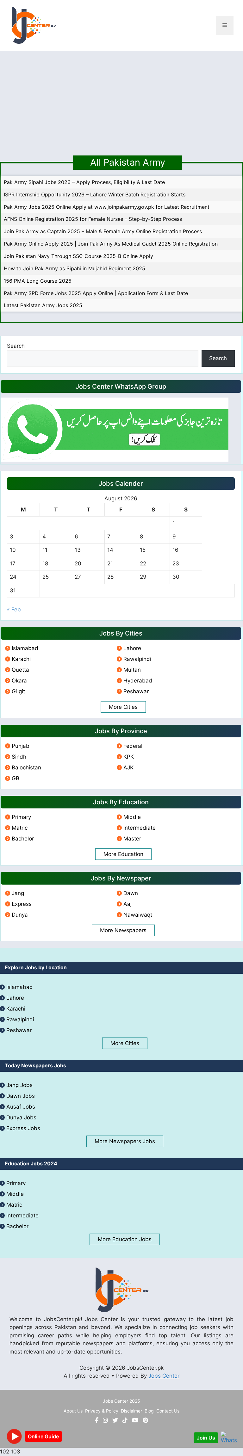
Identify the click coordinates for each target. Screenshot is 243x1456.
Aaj (127, 904)
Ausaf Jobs (20, 1107)
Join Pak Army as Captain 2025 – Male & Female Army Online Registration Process (103, 231)
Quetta (20, 670)
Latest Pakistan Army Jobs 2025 (43, 305)
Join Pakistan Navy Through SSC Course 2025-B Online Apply (78, 256)
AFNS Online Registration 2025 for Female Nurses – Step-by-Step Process (93, 219)
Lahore (132, 648)
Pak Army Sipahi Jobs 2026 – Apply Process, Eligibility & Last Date (84, 182)
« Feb (14, 609)
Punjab (20, 746)
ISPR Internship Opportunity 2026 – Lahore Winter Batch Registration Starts (94, 194)
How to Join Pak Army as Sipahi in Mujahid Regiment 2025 (74, 268)
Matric (20, 828)
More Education (123, 854)
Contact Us (167, 1410)
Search (16, 346)
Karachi (21, 659)
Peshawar (136, 691)
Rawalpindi (137, 659)
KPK (128, 757)
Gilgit (18, 691)
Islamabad (25, 648)
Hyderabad (137, 680)
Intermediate (139, 828)
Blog (149, 1410)
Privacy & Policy (101, 1410)
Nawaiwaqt (137, 915)
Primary (21, 817)
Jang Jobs (19, 1085)
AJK (128, 767)
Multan (132, 670)
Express (22, 904)
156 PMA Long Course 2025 (38, 281)
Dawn (130, 893)
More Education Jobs (125, 1239)
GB (15, 778)
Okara (19, 680)
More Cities (123, 707)
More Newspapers (123, 930)
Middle (132, 817)
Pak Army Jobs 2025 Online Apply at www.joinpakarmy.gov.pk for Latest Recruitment (106, 207)
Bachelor (23, 838)
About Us (73, 1410)
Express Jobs (23, 1128)
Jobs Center (163, 1376)
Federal (132, 746)
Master (132, 838)
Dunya (20, 915)
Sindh (19, 757)
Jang (18, 893)
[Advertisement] (121, 98)
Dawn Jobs (20, 1096)
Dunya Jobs (21, 1117)
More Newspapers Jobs (125, 1141)
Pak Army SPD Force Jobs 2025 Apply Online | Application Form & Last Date (96, 293)
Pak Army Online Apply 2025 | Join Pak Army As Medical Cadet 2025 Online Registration (111, 243)
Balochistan (26, 767)
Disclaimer (131, 1410)
